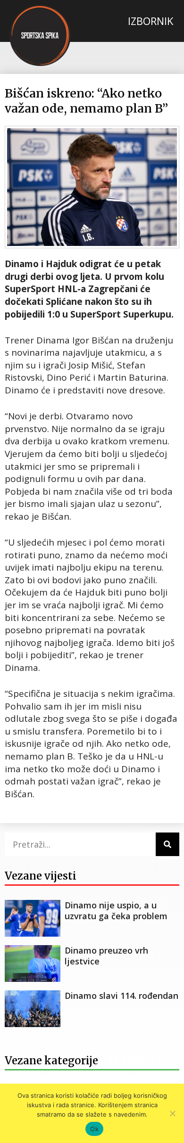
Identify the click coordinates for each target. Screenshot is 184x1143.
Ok (94, 1129)
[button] (150, 21)
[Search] (167, 844)
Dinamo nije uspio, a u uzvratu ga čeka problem (116, 910)
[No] (172, 1113)
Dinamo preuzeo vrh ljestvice (106, 956)
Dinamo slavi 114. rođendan (121, 995)
